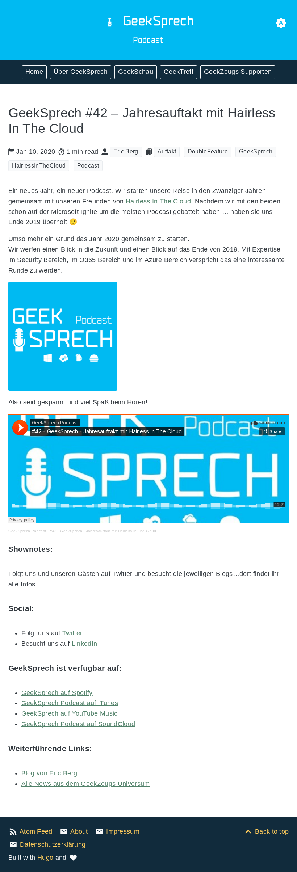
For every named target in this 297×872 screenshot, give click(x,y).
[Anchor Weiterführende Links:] (101, 749)
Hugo (45, 857)
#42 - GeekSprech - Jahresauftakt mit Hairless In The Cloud (103, 531)
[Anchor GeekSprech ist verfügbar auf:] (131, 668)
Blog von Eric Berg (49, 773)
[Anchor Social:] (44, 609)
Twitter (72, 633)
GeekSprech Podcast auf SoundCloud (78, 724)
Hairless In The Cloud (158, 201)
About (79, 831)
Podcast (88, 166)
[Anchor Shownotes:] (62, 549)
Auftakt (167, 151)
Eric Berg (125, 151)
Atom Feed (36, 831)
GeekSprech (255, 151)
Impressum (122, 831)
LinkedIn (84, 643)
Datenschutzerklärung (53, 844)
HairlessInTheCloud (39, 166)
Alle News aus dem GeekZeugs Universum (85, 783)
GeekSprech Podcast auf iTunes (69, 703)
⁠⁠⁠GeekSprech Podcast (27, 531)
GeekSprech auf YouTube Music (69, 713)
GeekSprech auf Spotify (57, 692)
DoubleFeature (208, 151)
